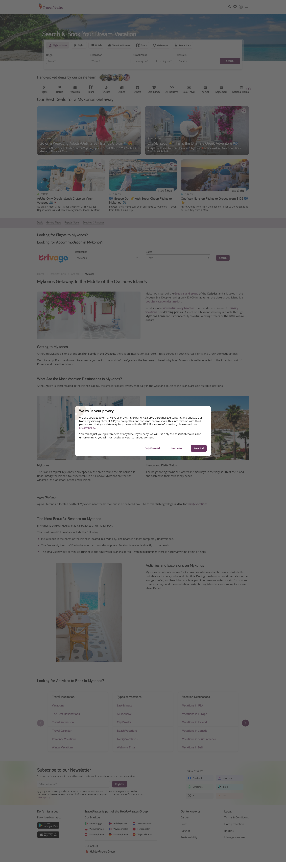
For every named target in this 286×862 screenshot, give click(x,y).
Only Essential (152, 448)
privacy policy (87, 428)
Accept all (199, 448)
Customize (176, 448)
